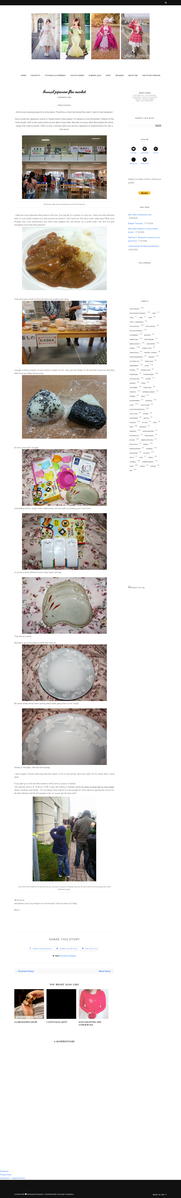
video (132, 466)
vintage (153, 466)
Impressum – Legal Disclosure (12, 1178)
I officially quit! (57, 1022)
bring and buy (135, 344)
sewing (145, 444)
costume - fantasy (150, 352)
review (132, 440)
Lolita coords (77, 75)
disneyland (149, 361)
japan (143, 396)
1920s (154, 313)
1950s (150, 317)
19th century (134, 326)
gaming (148, 379)
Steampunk (134, 453)
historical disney (148, 392)
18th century (134, 309)
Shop (108, 75)
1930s (131, 317)
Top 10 (132, 457)
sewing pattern (135, 448)
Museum (120, 75)
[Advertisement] (62, 917)
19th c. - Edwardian (136, 322)
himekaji (133, 392)
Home (23, 75)
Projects (35, 75)
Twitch (155, 153)
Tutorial (133, 462)
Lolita (132, 405)
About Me (133, 75)
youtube (133, 153)
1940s (141, 317)
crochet (151, 357)
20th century (150, 326)
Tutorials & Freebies (55, 75)
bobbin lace (134, 339)
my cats (144, 422)
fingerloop (134, 374)
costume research (136, 357)
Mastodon (133, 163)
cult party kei (134, 361)
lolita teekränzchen (137, 409)
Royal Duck (145, 163)
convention (150, 344)
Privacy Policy (5, 1175)
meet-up (146, 418)
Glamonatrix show (25, 1022)
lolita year (134, 414)
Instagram (145, 153)
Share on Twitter (68, 949)
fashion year (145, 370)
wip (131, 470)
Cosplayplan (134, 352)
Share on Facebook (42, 949)
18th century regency (138, 313)
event (147, 365)
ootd (131, 427)
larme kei (148, 400)
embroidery (134, 365)
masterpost (134, 418)
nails (155, 422)
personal (63, 956)
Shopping (72, 956)
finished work (148, 374)
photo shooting (148, 431)
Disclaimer (4, 1171)
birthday (147, 335)
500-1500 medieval (136, 330)
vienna (142, 466)
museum (133, 422)
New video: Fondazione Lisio (139, 215)
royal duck (134, 444)
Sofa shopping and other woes (90, 1023)
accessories (134, 335)
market (146, 414)
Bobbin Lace (95, 75)
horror (132, 396)
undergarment (147, 462)
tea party (146, 453)
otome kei (142, 427)
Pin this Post (91, 949)
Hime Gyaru (147, 387)
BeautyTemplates (36, 1194)
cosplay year (147, 348)
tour (141, 457)
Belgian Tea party (135, 223)
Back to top (159, 1195)
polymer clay (134, 435)
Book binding (149, 339)
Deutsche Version (151, 75)
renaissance (149, 435)
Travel (150, 457)
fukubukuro (134, 379)
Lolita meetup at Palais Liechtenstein (143, 246)
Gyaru (143, 383)
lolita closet (145, 405)
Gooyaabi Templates (65, 1194)
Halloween (134, 387)
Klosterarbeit (135, 400)
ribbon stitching (147, 440)
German (133, 383)
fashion (132, 370)
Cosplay (132, 348)
